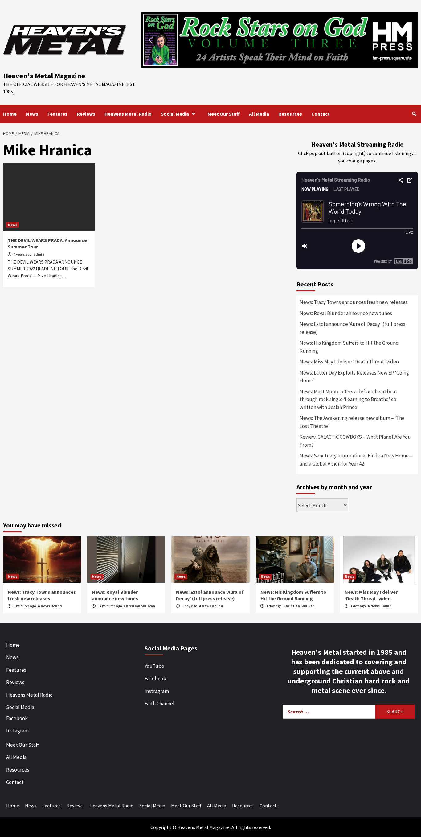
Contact (320, 114)
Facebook (17, 718)
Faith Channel (159, 703)
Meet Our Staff (223, 114)
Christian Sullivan (139, 606)
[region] (279, 40)
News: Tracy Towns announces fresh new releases (354, 302)
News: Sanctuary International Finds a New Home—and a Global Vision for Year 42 (356, 459)
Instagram (17, 730)
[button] (279, 40)
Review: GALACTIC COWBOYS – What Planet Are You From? (355, 440)
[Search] (414, 114)
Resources (290, 114)
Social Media (175, 114)
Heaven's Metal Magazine (44, 75)
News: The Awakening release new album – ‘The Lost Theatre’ (352, 422)
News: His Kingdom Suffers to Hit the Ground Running (349, 346)
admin (38, 254)
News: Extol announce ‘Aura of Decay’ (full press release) (352, 328)
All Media (259, 114)
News (32, 114)
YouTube (154, 666)
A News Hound (50, 606)
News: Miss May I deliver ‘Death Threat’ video (349, 361)
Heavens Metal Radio (128, 114)
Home (10, 114)
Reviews (86, 114)
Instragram (157, 691)
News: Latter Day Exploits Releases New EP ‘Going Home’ (354, 376)
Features (57, 114)
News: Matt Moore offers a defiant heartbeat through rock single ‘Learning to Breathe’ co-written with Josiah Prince (349, 399)
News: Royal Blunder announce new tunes (346, 313)
